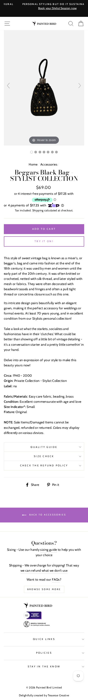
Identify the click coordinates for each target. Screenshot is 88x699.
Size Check (44, 456)
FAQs (56, 579)
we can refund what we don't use (44, 570)
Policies (44, 652)
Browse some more (44, 589)
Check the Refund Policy (44, 465)
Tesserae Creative (58, 695)
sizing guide (48, 550)
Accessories (48, 164)
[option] (44, 6)
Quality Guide (43, 447)
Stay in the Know (44, 666)
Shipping (38, 210)
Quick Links (44, 639)
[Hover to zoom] (44, 88)
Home (33, 164)
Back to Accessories (47, 514)
